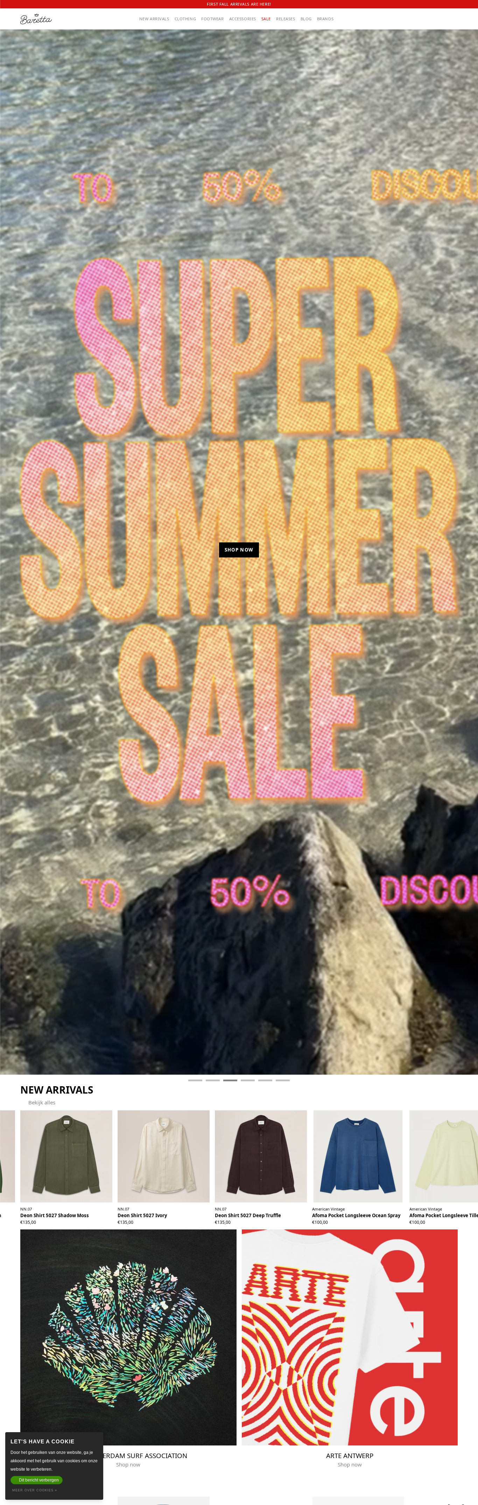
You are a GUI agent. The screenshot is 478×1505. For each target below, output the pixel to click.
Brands (325, 18)
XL (70, 1219)
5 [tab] (265, 1080)
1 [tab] (195, 1080)
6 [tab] (283, 1080)
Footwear (212, 18)
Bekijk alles (41, 1102)
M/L (357, 1219)
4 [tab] (248, 1080)
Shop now (239, 559)
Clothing (185, 18)
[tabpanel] (239, 548)
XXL (78, 1219)
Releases (285, 18)
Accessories (242, 18)
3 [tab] (230, 1080)
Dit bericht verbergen (39, 1480)
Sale (266, 18)
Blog (306, 18)
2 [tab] (213, 1080)
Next (466, 551)
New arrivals (154, 18)
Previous (11, 551)
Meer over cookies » (34, 1490)
